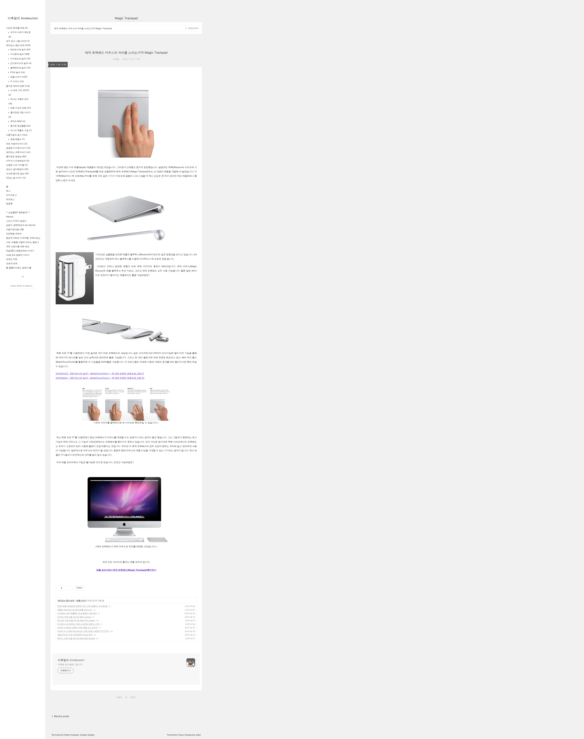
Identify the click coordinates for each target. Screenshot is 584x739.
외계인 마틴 (11, 259)
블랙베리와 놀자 (20, 67)
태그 (8, 190)
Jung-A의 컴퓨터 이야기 (18, 255)
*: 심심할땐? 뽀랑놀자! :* (18, 212)
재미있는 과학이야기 (18, 152)
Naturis (9, 216)
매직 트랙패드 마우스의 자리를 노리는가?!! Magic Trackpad (83, 28)
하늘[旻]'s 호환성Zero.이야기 (20, 250)
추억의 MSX (17, 121)
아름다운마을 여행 (15, 229)
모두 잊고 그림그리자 (18, 41)
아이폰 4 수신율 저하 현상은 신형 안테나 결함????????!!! (83, 631)
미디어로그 (11, 195)
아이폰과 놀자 (20, 54)
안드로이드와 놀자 (20, 63)
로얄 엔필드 (17, 139)
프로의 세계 (11, 263)
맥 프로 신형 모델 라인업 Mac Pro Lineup (76, 620)
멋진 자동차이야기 (16, 143)
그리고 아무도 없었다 (16, 221)
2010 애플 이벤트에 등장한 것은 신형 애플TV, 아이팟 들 (82, 606)
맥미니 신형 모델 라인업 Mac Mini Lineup (76, 638)
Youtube (83, 735)
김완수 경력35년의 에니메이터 (21, 225)
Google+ (91, 735)
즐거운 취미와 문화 (18, 86)
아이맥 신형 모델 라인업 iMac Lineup (74, 617)
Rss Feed (55, 735)
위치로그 (10, 199)
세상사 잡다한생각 (17, 169)
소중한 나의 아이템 (17, 165)
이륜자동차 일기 (16, 135)
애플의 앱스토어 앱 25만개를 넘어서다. (74, 609)
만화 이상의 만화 (20, 108)
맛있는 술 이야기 (16, 177)
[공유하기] (65, 588)
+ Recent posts (60, 716)
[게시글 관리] (69, 588)
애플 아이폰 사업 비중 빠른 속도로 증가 (75, 634)
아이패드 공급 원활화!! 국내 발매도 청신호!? (77, 613)
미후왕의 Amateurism (23, 18)
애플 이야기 (18, 77)
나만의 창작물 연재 (17, 28)
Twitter (66, 735)
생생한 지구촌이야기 (18, 148)
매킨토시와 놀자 (20, 49)
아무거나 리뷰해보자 (17, 160)
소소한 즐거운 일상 (17, 173)
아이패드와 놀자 (20, 58)
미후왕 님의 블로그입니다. (70, 664)
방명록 (9, 203)
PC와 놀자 (17, 72)
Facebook (74, 735)
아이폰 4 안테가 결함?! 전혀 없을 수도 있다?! (77, 627)
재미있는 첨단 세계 (18, 45)
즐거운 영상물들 (20, 125)
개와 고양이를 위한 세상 (17, 246)
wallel (198, 735)
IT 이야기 (17, 81)
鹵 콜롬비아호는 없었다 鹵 (18, 267)
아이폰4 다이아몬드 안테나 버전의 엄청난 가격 (78, 624)
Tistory (181, 735)
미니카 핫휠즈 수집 (21, 130)
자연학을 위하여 (14, 233)
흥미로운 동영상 (16, 156)
